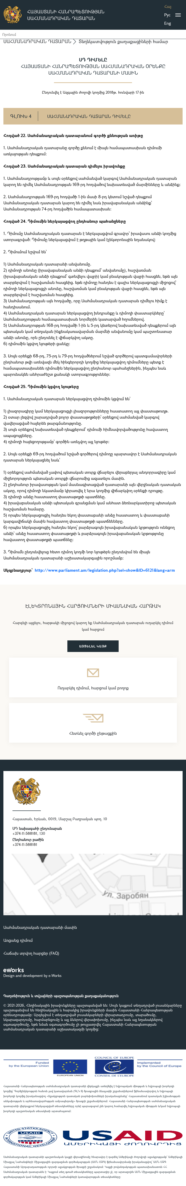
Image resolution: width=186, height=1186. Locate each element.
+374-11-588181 (24, 833)
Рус (167, 14)
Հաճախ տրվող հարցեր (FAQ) (31, 953)
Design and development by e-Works (32, 975)
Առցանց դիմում (18, 940)
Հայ (167, 6)
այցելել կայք (93, 646)
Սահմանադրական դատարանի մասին (40, 927)
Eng (167, 23)
